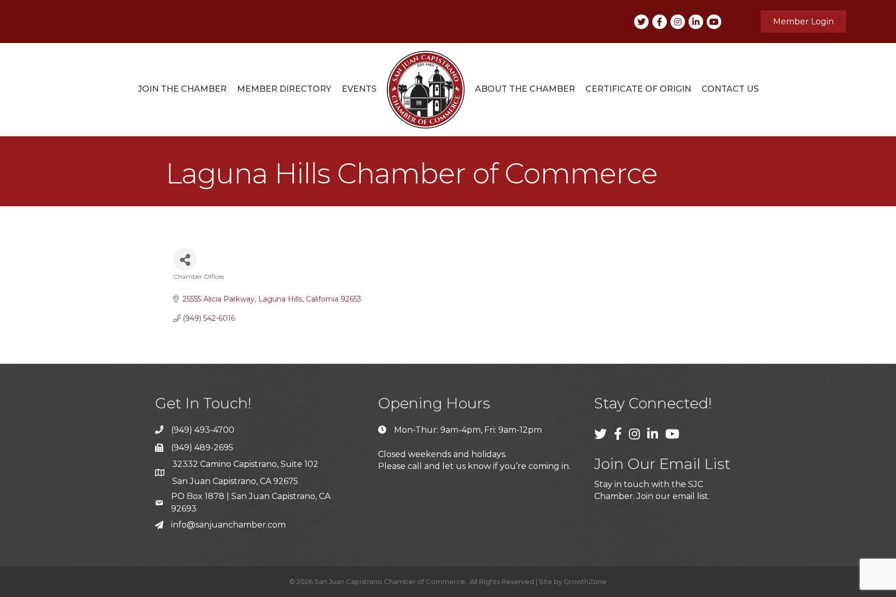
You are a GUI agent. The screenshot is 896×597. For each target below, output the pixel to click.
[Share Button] (185, 259)
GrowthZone (585, 581)
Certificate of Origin (638, 89)
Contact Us (730, 89)
